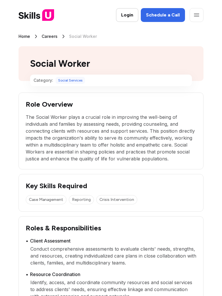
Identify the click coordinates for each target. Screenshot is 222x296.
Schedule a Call (163, 15)
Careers (50, 36)
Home (24, 36)
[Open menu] (197, 15)
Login (127, 15)
